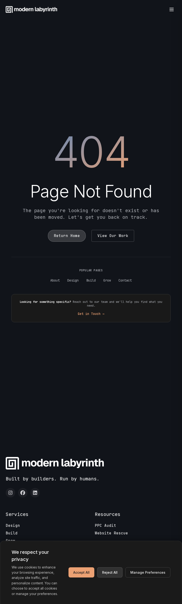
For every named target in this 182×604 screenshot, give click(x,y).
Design (73, 280)
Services (17, 514)
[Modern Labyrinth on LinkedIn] (35, 492)
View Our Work (112, 235)
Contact (125, 280)
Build (91, 280)
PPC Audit (105, 525)
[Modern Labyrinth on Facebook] (22, 492)
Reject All (110, 572)
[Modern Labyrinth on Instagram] (10, 492)
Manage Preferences (147, 572)
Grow (107, 280)
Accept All (81, 572)
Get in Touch (91, 314)
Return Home (67, 235)
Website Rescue (111, 533)
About (55, 280)
